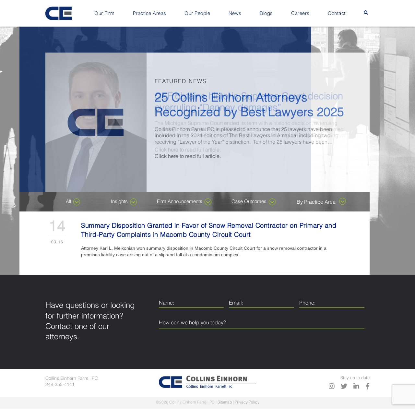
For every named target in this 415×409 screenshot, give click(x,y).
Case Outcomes (249, 201)
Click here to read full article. (188, 150)
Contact (337, 13)
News (235, 13)
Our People (197, 13)
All (68, 201)
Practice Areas (149, 13)
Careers (300, 13)
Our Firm (104, 13)
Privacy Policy (247, 402)
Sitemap (225, 402)
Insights (119, 201)
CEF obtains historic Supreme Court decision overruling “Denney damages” (249, 102)
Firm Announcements (179, 201)
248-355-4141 (60, 384)
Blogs (266, 13)
